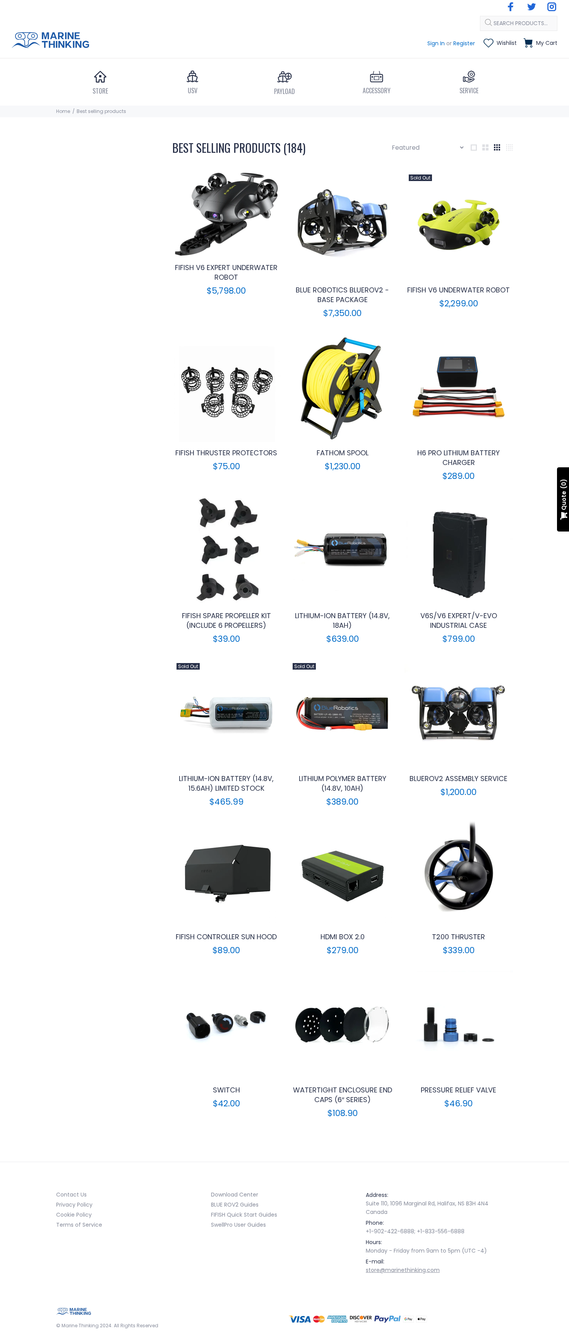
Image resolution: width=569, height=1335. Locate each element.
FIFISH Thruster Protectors (226, 453)
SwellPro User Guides (238, 1225)
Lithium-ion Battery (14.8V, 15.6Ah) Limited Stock (226, 783)
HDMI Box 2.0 (342, 937)
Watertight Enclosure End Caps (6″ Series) (342, 1094)
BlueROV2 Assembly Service (458, 778)
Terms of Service (79, 1225)
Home (63, 111)
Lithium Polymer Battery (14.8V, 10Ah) (342, 783)
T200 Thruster (458, 937)
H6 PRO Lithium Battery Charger (458, 457)
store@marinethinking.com (403, 1270)
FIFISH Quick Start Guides (244, 1215)
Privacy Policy (74, 1205)
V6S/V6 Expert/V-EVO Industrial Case (458, 620)
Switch (226, 1090)
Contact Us (71, 1194)
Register (464, 43)
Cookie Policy (74, 1215)
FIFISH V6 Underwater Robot (458, 290)
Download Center (234, 1194)
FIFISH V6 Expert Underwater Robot (226, 272)
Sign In (436, 43)
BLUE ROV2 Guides (235, 1205)
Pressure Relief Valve (458, 1090)
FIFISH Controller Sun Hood (226, 937)
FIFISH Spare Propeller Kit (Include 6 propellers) (226, 620)
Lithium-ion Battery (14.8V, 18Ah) (342, 620)
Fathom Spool (342, 453)
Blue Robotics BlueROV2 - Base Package (342, 294)
